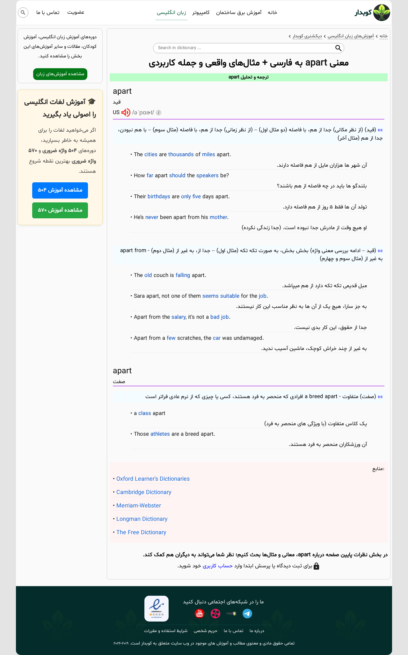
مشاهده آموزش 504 (60, 190)
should (177, 175)
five (197, 196)
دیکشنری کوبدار (307, 36)
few (171, 338)
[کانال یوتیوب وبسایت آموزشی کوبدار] (199, 613)
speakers (207, 175)
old (148, 275)
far (150, 175)
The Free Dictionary (141, 533)
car (217, 338)
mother (218, 217)
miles (208, 154)
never (151, 217)
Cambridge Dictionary (143, 493)
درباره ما (257, 631)
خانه (272, 12)
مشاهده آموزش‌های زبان (60, 74)
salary (178, 317)
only (186, 196)
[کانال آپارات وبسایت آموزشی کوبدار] (215, 613)
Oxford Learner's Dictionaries (153, 479)
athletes (160, 434)
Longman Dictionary (142, 519)
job (262, 296)
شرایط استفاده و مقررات (165, 631)
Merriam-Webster (138, 506)
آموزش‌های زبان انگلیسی (351, 36)
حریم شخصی (205, 631)
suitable (229, 296)
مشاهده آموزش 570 (60, 210)
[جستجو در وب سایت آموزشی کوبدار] (23, 12)
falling (183, 275)
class (144, 413)
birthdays (159, 196)
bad (215, 317)
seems (210, 296)
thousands (181, 154)
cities (150, 154)
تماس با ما (47, 12)
